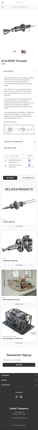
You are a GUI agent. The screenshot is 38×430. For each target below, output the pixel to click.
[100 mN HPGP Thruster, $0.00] (19, 244)
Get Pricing (10, 178)
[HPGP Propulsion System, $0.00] (19, 283)
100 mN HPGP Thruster (10, 261)
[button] (19, 71)
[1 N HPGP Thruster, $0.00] (19, 205)
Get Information (27, 178)
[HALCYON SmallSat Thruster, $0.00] (19, 322)
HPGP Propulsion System (11, 300)
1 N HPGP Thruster (9, 222)
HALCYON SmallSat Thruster (12, 338)
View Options (19, 304)
